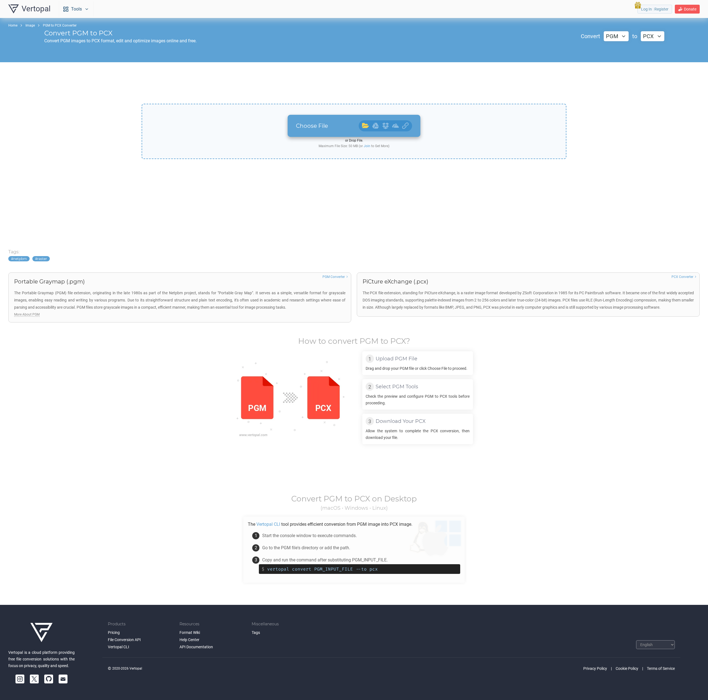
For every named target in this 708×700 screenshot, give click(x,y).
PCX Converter (682, 277)
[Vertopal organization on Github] (48, 679)
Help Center (189, 639)
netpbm (20, 259)
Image (30, 25)
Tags (256, 632)
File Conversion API (124, 639)
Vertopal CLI (118, 647)
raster (42, 259)
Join (367, 146)
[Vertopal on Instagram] (19, 679)
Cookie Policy (627, 668)
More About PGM (27, 314)
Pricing (114, 632)
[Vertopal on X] (34, 679)
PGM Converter (333, 277)
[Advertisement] (354, 83)
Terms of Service (661, 668)
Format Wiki (189, 632)
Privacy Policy (595, 668)
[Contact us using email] (63, 679)
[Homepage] (41, 632)
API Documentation (196, 647)
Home (12, 25)
